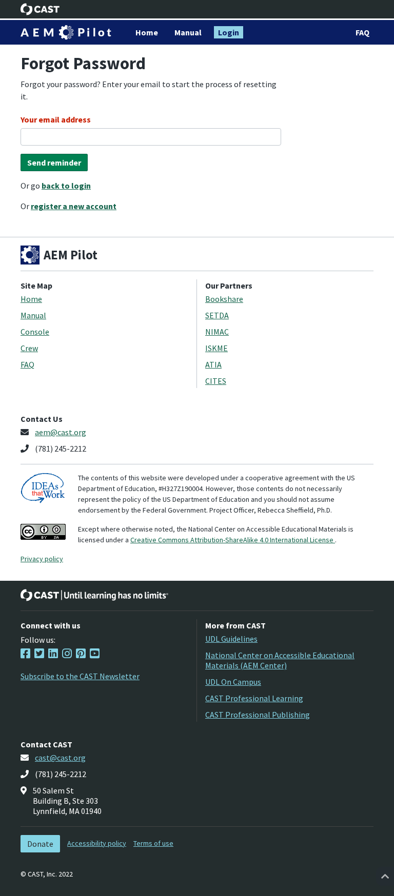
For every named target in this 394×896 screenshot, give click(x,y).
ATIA (213, 364)
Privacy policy (42, 558)
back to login (66, 185)
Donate (40, 844)
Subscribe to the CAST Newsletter (80, 676)
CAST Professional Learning (254, 698)
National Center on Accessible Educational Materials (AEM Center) (279, 660)
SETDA (217, 315)
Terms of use (153, 843)
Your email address (56, 119)
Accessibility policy (96, 843)
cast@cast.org (60, 757)
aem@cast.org (60, 432)
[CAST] (40, 9)
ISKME (216, 348)
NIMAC (217, 332)
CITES (215, 381)
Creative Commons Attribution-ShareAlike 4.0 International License (232, 539)
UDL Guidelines (231, 639)
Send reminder (54, 162)
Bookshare (224, 299)
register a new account (73, 206)
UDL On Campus (233, 682)
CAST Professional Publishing (257, 714)
